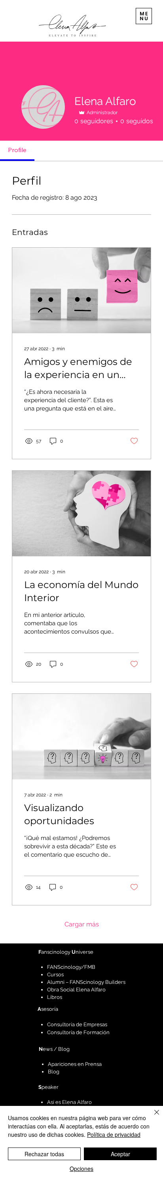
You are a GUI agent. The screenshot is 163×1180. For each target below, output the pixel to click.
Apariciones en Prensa (75, 1064)
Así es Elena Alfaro (69, 1102)
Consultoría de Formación (78, 1032)
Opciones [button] (81, 1168)
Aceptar (120, 1154)
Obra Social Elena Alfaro (76, 990)
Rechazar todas (44, 1154)
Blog (53, 1072)
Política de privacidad (113, 1134)
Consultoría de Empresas (77, 1024)
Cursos (55, 975)
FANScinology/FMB (71, 967)
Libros (54, 997)
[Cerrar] (151, 1117)
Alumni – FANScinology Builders (86, 982)
